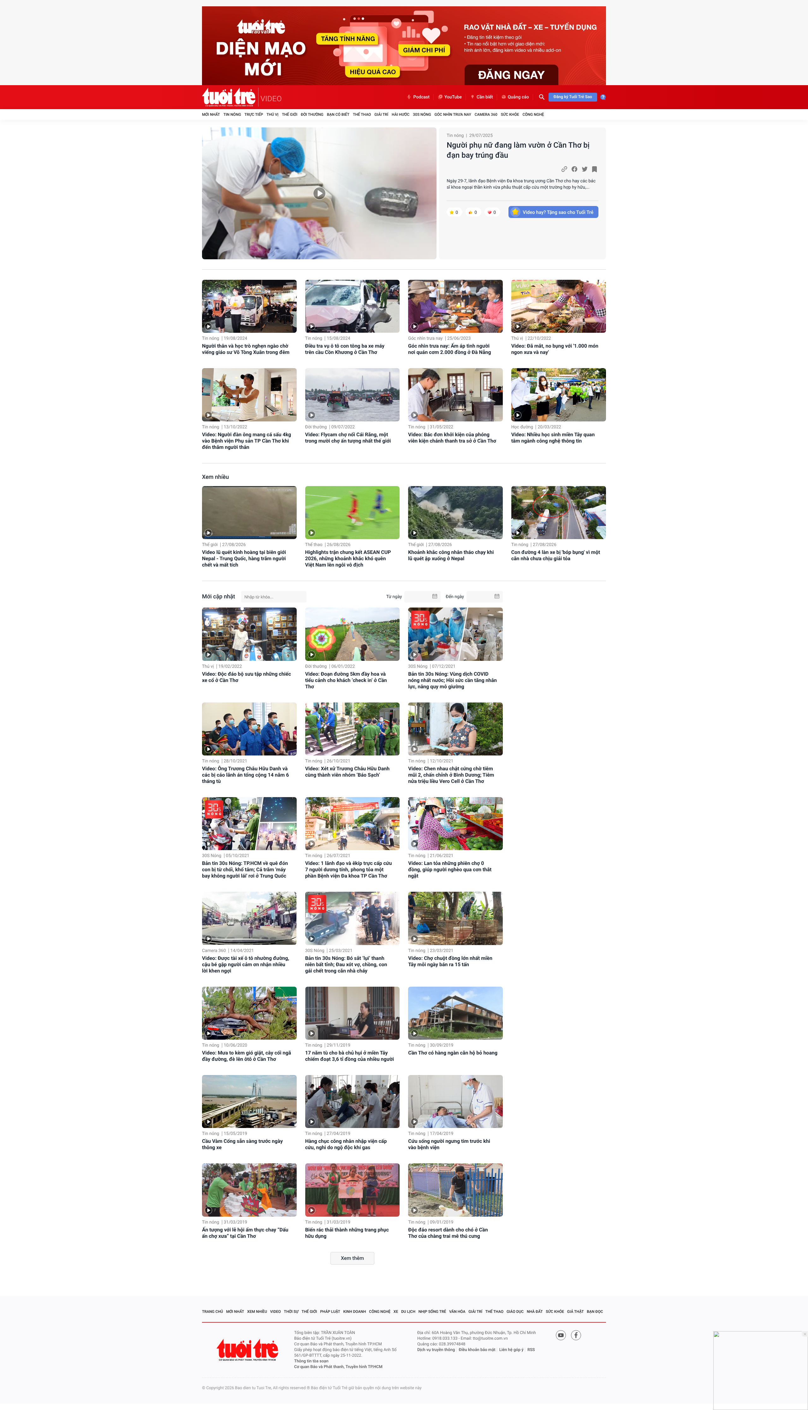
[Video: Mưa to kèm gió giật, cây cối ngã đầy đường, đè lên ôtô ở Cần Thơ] (249, 1013)
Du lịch (408, 1311)
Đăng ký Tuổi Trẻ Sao (573, 97)
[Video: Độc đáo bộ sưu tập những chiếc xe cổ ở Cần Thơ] (249, 634)
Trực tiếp (254, 114)
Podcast (421, 97)
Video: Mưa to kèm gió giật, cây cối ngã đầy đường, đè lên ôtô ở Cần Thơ (246, 1056)
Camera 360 (486, 114)
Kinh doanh (354, 1311)
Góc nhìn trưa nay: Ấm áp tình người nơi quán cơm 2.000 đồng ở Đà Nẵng (449, 349)
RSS (531, 1350)
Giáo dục (515, 1311)
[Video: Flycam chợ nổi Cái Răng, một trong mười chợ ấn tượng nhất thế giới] (352, 394)
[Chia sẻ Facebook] (574, 169)
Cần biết (485, 97)
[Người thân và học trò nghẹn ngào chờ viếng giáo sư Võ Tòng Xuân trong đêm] (249, 306)
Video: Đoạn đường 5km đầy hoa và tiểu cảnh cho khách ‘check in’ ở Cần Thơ (346, 680)
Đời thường (312, 114)
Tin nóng (232, 114)
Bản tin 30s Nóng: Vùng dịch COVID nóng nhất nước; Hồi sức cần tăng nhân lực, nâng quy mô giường (452, 680)
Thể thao (362, 114)
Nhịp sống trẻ (432, 1311)
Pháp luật (330, 1311)
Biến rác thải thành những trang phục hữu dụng (347, 1233)
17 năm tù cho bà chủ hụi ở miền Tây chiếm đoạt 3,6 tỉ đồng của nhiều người (349, 1056)
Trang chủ (212, 1311)
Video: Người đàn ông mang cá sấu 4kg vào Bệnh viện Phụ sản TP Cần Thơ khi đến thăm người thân (246, 441)
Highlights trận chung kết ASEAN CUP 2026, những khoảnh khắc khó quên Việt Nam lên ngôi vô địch (348, 558)
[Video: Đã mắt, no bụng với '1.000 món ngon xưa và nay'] (558, 306)
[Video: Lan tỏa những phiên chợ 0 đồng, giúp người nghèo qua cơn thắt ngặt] (455, 823)
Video (275, 1311)
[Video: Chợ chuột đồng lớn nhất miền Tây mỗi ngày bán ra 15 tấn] (455, 918)
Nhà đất (535, 1311)
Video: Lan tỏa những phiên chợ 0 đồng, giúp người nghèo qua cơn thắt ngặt (449, 869)
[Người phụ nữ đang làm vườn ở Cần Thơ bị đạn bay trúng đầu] (319, 193)
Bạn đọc (595, 1311)
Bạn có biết (338, 114)
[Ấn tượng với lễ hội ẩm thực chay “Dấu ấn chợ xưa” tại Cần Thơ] (249, 1189)
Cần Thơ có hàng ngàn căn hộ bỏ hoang (452, 1053)
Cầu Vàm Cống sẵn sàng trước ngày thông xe (242, 1144)
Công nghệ (533, 114)
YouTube (453, 97)
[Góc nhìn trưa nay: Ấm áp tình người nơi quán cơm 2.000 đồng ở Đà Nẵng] (455, 306)
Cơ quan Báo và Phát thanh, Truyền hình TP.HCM (338, 1367)
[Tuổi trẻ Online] (248, 1350)
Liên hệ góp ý (511, 1350)
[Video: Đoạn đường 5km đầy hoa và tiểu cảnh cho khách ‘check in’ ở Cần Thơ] (352, 634)
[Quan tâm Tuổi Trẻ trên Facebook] (576, 1335)
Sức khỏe (510, 114)
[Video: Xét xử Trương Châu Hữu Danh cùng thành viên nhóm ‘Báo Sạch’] (352, 728)
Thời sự (291, 1311)
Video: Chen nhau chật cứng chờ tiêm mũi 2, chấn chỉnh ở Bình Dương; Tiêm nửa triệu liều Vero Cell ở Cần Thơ (451, 775)
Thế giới (289, 114)
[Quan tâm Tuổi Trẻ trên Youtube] (561, 1335)
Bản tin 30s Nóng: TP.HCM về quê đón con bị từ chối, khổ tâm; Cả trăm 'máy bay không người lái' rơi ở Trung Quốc (245, 869)
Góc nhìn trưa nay (453, 114)
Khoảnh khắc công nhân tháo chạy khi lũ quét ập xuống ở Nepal (451, 555)
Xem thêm (352, 1258)
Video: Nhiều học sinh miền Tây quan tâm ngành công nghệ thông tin (553, 438)
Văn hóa (457, 1311)
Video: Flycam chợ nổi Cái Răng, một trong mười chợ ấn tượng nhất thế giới (348, 438)
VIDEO (271, 98)
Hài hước (400, 114)
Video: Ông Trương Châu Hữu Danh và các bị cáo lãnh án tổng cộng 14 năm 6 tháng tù (245, 775)
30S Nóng (422, 114)
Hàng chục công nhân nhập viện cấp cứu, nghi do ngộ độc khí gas (346, 1144)
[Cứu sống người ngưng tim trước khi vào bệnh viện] (455, 1101)
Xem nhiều (215, 477)
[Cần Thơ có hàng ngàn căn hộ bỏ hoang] (455, 1013)
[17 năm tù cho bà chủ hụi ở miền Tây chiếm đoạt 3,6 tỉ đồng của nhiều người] (352, 1013)
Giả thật (575, 1311)
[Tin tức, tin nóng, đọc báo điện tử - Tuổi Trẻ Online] (230, 97)
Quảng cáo (518, 97)
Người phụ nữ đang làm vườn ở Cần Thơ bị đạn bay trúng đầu (518, 150)
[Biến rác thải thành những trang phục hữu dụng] (352, 1189)
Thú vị (272, 114)
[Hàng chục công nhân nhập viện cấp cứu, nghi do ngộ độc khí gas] (352, 1101)
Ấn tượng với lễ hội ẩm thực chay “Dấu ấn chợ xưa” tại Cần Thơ (245, 1233)
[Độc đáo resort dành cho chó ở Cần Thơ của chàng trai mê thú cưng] (455, 1189)
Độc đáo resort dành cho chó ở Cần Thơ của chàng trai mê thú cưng (448, 1233)
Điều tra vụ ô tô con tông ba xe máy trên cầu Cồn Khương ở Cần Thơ (344, 349)
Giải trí (381, 114)
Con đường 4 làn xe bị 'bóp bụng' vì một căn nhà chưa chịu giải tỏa (555, 555)
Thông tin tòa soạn (311, 1361)
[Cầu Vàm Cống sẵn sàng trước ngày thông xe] (249, 1101)
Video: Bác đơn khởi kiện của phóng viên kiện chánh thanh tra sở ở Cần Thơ (452, 438)
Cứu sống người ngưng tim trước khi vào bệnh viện (449, 1144)
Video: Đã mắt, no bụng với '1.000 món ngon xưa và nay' (554, 349)
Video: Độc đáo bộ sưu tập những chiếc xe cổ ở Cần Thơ (246, 677)
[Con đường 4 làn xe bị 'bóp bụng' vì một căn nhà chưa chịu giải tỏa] (558, 512)
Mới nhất (211, 114)
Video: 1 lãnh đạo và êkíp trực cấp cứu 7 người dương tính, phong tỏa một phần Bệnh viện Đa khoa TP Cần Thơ (348, 869)
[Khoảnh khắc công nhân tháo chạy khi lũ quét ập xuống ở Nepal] (455, 512)
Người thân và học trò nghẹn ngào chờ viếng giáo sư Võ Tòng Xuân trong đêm (245, 349)
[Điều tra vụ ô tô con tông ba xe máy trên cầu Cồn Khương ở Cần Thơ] (352, 306)
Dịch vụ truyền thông (436, 1350)
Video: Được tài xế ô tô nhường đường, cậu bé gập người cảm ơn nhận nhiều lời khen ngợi (245, 964)
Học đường (522, 427)
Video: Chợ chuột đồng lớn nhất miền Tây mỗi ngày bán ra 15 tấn (450, 961)
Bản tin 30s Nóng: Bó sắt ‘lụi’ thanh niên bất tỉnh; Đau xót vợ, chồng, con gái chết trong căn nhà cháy (346, 964)
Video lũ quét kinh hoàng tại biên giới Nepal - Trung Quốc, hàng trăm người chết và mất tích (244, 558)
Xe (396, 1311)
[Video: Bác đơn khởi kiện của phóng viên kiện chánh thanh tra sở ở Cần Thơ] (455, 394)
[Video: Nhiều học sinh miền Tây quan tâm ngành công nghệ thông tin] (558, 394)
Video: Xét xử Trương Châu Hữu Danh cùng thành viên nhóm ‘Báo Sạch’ (347, 772)
